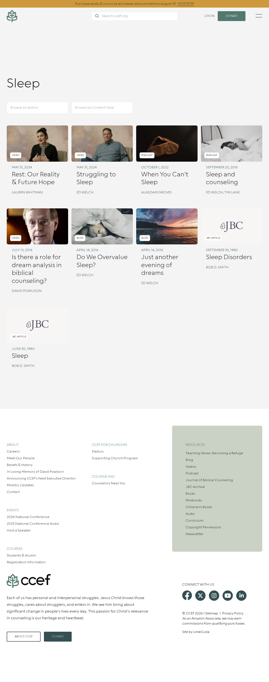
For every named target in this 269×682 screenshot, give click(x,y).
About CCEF (24, 636)
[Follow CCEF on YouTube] (228, 595)
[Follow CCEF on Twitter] (200, 595)
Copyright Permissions (203, 527)
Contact (13, 492)
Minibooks (194, 500)
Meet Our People (21, 458)
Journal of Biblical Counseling (209, 480)
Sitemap (211, 613)
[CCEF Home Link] (49, 16)
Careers (13, 451)
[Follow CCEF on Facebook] (187, 595)
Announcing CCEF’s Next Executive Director (41, 478)
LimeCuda (201, 632)
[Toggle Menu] (259, 16)
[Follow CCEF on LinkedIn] (241, 595)
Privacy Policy (233, 613)
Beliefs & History (20, 465)
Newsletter (195, 534)
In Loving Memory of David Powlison (35, 471)
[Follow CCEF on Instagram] (214, 595)
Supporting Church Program (115, 458)
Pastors (98, 451)
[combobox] (32, 107)
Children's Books (199, 507)
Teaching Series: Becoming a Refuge (214, 453)
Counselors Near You (108, 483)
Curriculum (194, 520)
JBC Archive (195, 487)
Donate (58, 636)
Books (190, 493)
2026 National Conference (28, 517)
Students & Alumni (21, 555)
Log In (209, 16)
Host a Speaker (19, 530)
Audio (190, 514)
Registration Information (26, 562)
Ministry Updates (20, 485)
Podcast (192, 473)
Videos (191, 466)
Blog (189, 460)
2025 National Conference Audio (33, 523)
